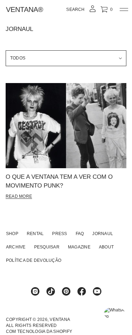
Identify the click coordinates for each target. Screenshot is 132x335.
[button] (75, 9)
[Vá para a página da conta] (92, 11)
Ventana (60, 319)
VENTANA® (24, 9)
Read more (19, 196)
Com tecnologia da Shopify (39, 331)
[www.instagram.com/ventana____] (35, 291)
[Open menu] (124, 9)
